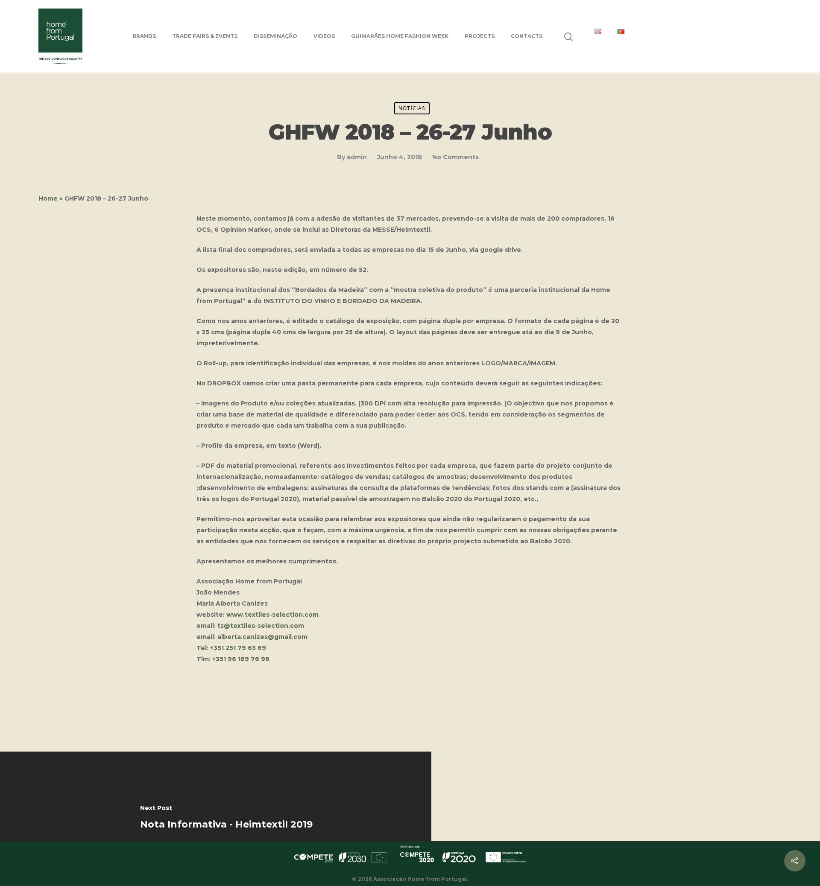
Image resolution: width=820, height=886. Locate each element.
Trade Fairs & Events (204, 36)
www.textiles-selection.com (272, 614)
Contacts (526, 36)
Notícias (411, 108)
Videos (324, 36)
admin (357, 157)
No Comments (455, 157)
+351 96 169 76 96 (240, 659)
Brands (144, 36)
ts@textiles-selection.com (260, 626)
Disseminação (275, 36)
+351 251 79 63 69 (238, 648)
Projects (480, 36)
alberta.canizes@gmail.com (262, 637)
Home (48, 198)
